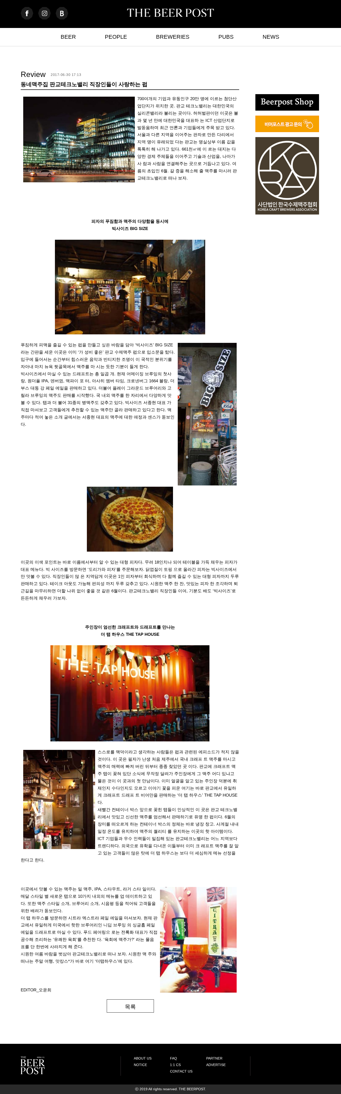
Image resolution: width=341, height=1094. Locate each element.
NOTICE (140, 1065)
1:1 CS (175, 1065)
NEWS (271, 37)
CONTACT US (181, 1071)
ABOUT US (143, 1058)
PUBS (226, 37)
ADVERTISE (216, 1065)
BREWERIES (172, 37)
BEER (68, 37)
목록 (130, 1007)
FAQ (173, 1058)
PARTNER (214, 1058)
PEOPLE (116, 37)
